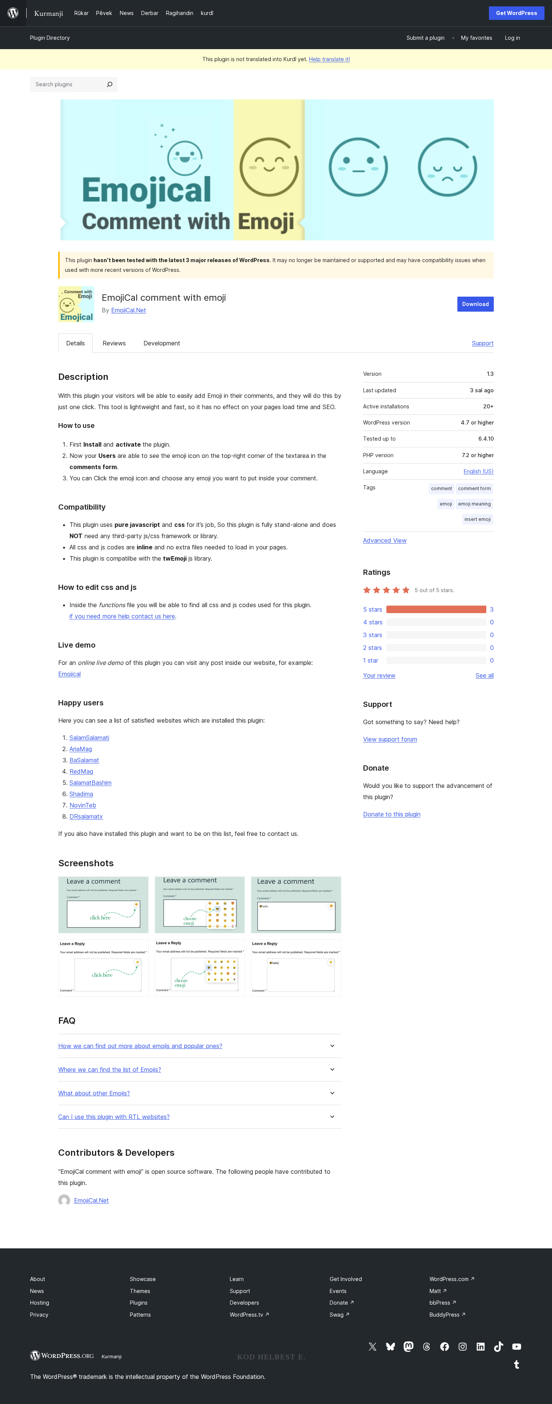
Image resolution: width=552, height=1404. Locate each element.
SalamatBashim (90, 782)
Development (161, 343)
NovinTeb (82, 805)
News (37, 1291)
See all (485, 675)
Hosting (39, 1302)
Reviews (114, 343)
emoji (446, 504)
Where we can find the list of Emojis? (109, 1069)
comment (441, 488)
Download (475, 304)
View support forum (390, 739)
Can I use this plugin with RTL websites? (114, 1116)
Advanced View (385, 540)
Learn (237, 1279)
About (37, 1279)
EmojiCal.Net (128, 310)
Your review (379, 675)
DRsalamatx (86, 816)
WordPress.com (452, 1279)
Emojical (69, 674)
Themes (140, 1291)
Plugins (139, 1302)
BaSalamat (84, 760)
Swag (340, 1314)
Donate (342, 1302)
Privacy (39, 1314)
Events (338, 1291)
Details (75, 343)
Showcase (143, 1279)
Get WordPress (516, 13)
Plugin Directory (50, 37)
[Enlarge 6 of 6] (331, 949)
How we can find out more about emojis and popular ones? (140, 1046)
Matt (438, 1291)
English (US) (479, 471)
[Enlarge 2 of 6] (234, 886)
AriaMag (80, 749)
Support (483, 343)
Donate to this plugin (392, 814)
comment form (474, 488)
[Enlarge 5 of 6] (234, 949)
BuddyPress (448, 1314)
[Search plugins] (109, 84)
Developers (244, 1302)
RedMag (81, 771)
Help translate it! (329, 59)
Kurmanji (112, 1356)
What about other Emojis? (94, 1093)
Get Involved (346, 1279)
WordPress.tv (250, 1314)
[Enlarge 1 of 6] (138, 886)
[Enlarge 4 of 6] (138, 949)
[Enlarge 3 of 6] (331, 886)
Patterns (140, 1314)
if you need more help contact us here (122, 616)
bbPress (443, 1302)
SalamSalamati (89, 737)
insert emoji (478, 519)
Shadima (81, 794)
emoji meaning (474, 504)
